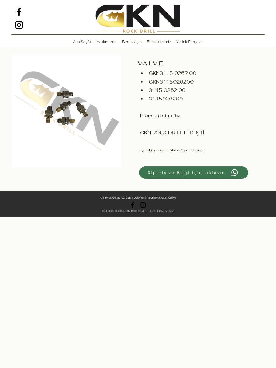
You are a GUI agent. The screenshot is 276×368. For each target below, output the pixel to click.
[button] (190, 41)
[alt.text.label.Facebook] (19, 11)
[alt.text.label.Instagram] (19, 25)
